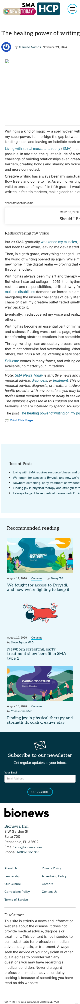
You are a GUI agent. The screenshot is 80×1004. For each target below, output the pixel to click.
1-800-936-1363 (27, 852)
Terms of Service (16, 899)
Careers (47, 884)
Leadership (12, 876)
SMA (66, 148)
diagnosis (39, 380)
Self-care (12, 361)
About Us (10, 868)
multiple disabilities (20, 292)
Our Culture (12, 884)
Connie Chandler (21, 711)
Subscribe (40, 792)
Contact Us (49, 891)
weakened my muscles (59, 242)
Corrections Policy (17, 891)
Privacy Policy (51, 868)
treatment (60, 380)
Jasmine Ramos (29, 47)
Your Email (11, 772)
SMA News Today (29, 375)
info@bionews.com (28, 847)
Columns (36, 578)
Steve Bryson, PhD (22, 642)
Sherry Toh (57, 578)
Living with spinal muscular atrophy (32, 148)
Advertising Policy (54, 876)
